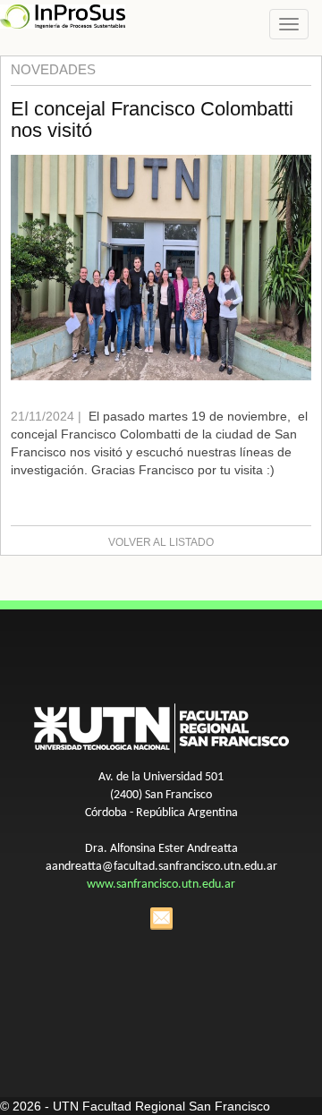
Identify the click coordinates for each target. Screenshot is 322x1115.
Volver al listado (161, 542)
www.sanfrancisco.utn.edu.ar (161, 884)
